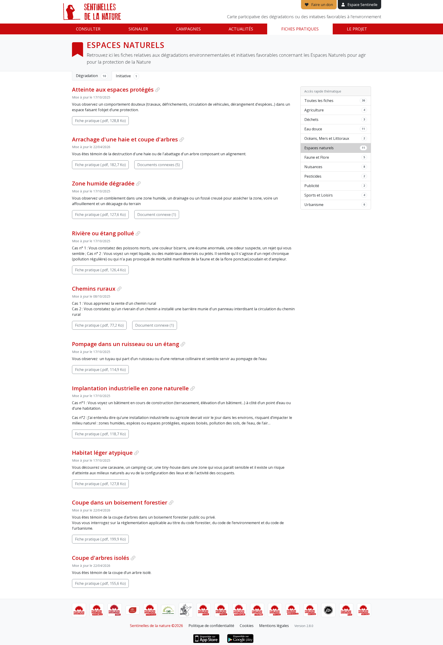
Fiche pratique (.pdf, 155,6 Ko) (100, 583)
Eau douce (334, 128)
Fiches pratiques (300, 29)
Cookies (247, 625)
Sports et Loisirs (334, 195)
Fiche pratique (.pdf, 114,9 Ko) (100, 369)
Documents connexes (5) (158, 164)
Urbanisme (334, 204)
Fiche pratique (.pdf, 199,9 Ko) (100, 539)
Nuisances (334, 166)
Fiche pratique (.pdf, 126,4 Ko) (100, 269)
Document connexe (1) (156, 214)
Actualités (241, 29)
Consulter (88, 29)
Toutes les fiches (334, 100)
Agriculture (334, 110)
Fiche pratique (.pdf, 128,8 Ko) (100, 120)
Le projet (357, 29)
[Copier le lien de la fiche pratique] (157, 90)
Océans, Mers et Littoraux (334, 138)
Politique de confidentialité (211, 625)
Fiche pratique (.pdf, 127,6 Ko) (100, 214)
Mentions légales (274, 625)
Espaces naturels (334, 147)
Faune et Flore (334, 157)
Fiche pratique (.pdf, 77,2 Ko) (99, 325)
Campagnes (188, 29)
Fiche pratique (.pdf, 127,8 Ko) (100, 483)
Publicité (334, 185)
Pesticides (334, 176)
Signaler (138, 29)
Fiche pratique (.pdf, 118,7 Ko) (100, 433)
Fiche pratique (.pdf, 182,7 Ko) (100, 164)
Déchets (334, 119)
